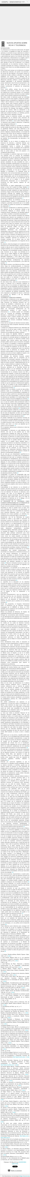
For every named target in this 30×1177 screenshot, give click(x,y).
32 (27, 747)
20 (19, 408)
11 (27, 214)
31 (10, 700)
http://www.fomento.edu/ (19, 1057)
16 (8, 312)
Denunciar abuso (26, 1176)
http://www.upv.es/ (5, 1137)
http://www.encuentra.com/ (7, 1065)
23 (20, 452)
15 (10, 296)
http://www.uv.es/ (24, 1136)
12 (5, 242)
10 (9, 206)
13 (6, 263)
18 (14, 387)
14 (16, 280)
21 (23, 416)
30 (6, 602)
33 (8, 760)
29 (16, 580)
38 (6, 924)
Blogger (21, 1176)
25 (21, 499)
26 (26, 515)
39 (5, 951)
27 (28, 547)
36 (28, 882)
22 (15, 425)
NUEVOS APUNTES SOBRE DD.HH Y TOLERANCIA (17, 44)
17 (9, 321)
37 (22, 913)
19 (28, 398)
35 (12, 872)
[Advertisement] (15, 23)
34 (24, 826)
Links (9, 956)
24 (17, 473)
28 (5, 563)
